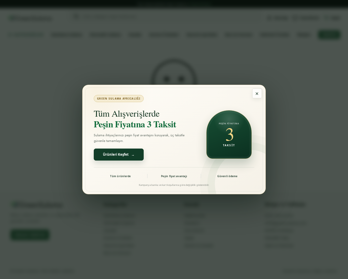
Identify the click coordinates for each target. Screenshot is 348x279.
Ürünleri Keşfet (119, 154)
